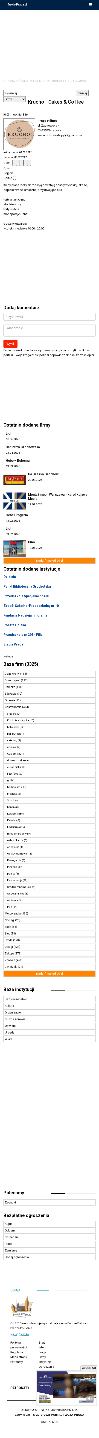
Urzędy (9, 1032)
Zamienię (11, 1250)
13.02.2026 (13, 520)
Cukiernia (13, 753)
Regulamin (17, 1352)
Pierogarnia (14, 860)
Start (42, 1342)
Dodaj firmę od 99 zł (49, 560)
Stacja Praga (13, 644)
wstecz (8, 656)
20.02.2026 (35, 479)
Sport (8, 926)
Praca (8, 1244)
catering (12, 740)
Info (41, 1347)
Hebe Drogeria (17, 515)
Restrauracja (14, 880)
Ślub (8, 933)
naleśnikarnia (15, 840)
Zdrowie (10, 960)
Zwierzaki (11, 966)
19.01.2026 (35, 547)
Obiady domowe (17, 853)
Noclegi (10, 920)
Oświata (10, 1026)
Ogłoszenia (46, 1366)
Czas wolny (12, 673)
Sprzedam (12, 1237)
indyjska (12, 793)
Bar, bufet (13, 733)
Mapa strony (18, 1357)
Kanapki (12, 807)
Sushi (10, 800)
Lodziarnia (13, 827)
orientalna (13, 847)
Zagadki (10, 1202)
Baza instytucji (18, 989)
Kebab (11, 820)
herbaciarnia (15, 787)
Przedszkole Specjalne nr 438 (26, 596)
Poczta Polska (14, 625)
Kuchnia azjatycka (18, 720)
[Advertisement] (49, 41)
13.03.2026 (13, 466)
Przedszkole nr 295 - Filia (23, 635)
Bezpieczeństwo (16, 999)
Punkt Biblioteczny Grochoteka (27, 586)
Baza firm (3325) (20, 664)
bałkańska (13, 727)
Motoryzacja (13, 913)
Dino (31, 542)
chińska (12, 747)
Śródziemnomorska (19, 887)
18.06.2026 (13, 439)
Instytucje (45, 1362)
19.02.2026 (35, 504)
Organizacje (13, 1012)
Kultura (9, 1006)
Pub (9, 907)
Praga (42, 1352)
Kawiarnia (79, 81)
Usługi (9, 946)
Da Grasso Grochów (43, 474)
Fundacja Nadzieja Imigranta (25, 615)
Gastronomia (56, 81)
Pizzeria (12, 867)
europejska (14, 767)
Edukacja (11, 693)
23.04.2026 (13, 452)
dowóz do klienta (17, 760)
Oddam (10, 1230)
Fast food (12, 773)
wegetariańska (15, 893)
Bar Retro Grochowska (23, 447)
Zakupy (10, 953)
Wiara (8, 1039)
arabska (12, 713)
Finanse (10, 700)
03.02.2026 (13, 534)
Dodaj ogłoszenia (17, 1257)
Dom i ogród (13, 680)
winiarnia (12, 900)
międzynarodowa (17, 833)
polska (11, 873)
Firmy (37, 81)
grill (9, 780)
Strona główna (15, 81)
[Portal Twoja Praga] (21, 1308)
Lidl (8, 433)
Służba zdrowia (15, 1019)
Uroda (9, 940)
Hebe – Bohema (18, 460)
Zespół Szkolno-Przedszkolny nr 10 (31, 606)
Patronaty (16, 1362)
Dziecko (10, 687)
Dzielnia (9, 577)
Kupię (8, 1224)
